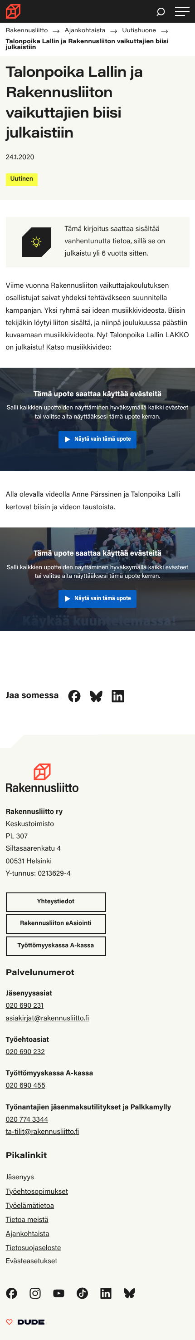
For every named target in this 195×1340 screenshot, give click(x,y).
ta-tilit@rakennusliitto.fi (42, 1132)
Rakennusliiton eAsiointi (56, 924)
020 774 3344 (27, 1120)
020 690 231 (25, 1006)
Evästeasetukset (32, 1262)
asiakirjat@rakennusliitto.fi (47, 1019)
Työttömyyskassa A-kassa (56, 946)
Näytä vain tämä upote (102, 439)
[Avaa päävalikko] (182, 12)
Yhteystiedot (55, 902)
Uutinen (21, 179)
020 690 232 (25, 1052)
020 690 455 (25, 1086)
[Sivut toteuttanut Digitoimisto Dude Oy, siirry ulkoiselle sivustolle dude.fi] (25, 1324)
